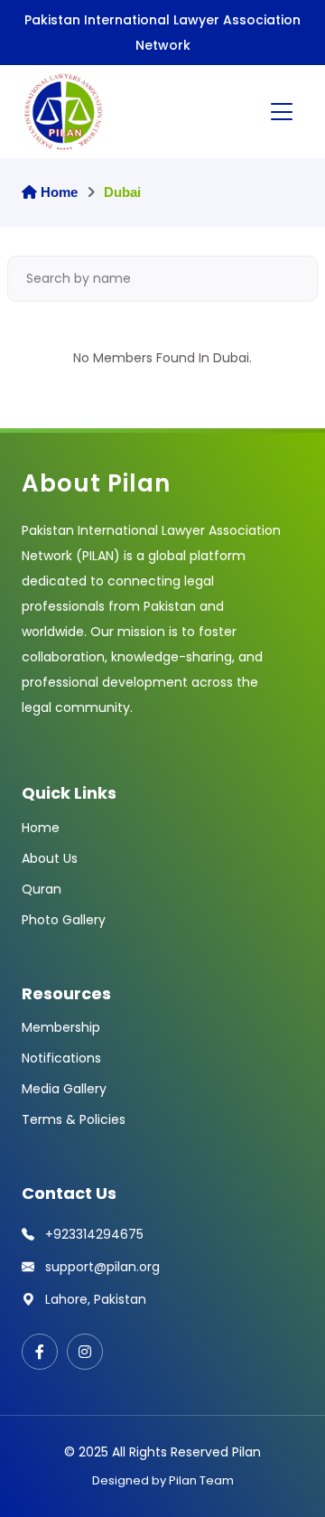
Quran (41, 889)
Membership (61, 1027)
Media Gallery (64, 1088)
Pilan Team (201, 1480)
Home (57, 192)
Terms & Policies (73, 1119)
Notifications (61, 1058)
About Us (50, 858)
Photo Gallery (64, 919)
